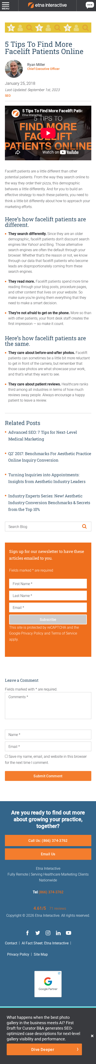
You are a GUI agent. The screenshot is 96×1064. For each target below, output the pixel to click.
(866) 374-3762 (51, 892)
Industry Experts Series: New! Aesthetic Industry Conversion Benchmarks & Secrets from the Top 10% (49, 502)
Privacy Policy (18, 954)
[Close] (92, 1036)
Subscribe (48, 619)
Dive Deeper (42, 1049)
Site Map (41, 954)
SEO (8, 96)
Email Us (48, 854)
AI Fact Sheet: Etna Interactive (45, 943)
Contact (11, 943)
